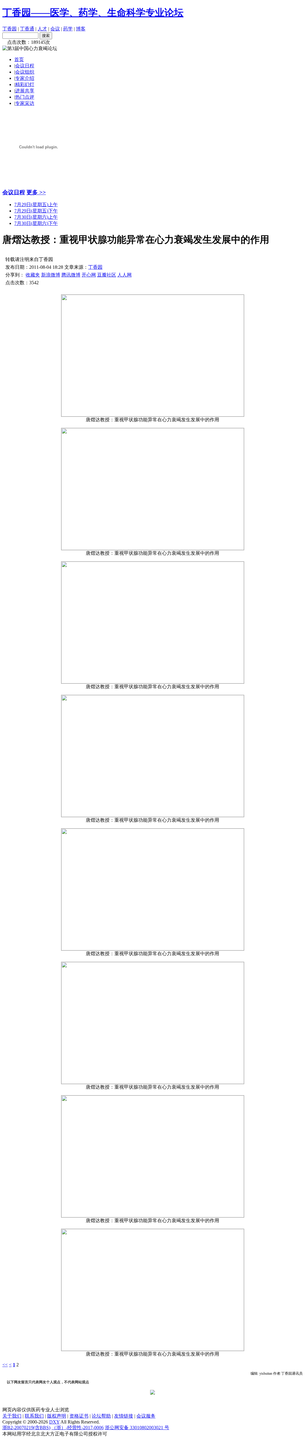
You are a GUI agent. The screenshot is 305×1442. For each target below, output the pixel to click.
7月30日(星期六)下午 (36, 223)
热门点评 (24, 97)
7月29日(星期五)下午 (36, 210)
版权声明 (56, 1415)
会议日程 (24, 65)
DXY (54, 1421)
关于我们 (11, 1415)
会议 (55, 28)
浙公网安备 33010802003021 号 (137, 1427)
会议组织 (24, 71)
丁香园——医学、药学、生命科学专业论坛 (92, 12)
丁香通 (27, 28)
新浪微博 (50, 274)
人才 (42, 28)
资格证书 (78, 1415)
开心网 (89, 274)
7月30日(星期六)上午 (36, 217)
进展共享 (24, 90)
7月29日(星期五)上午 (36, 204)
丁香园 (9, 28)
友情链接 (123, 1415)
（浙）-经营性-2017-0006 (78, 1427)
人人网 (124, 274)
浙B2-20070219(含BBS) (26, 1427)
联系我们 (34, 1415)
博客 (80, 28)
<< (5, 1364)
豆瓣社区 (106, 274)
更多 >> (36, 192)
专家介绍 (24, 78)
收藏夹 (33, 274)
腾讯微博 (70, 274)
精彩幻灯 (24, 84)
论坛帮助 (101, 1415)
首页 (19, 59)
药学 (68, 28)
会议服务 (145, 1415)
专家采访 (24, 103)
